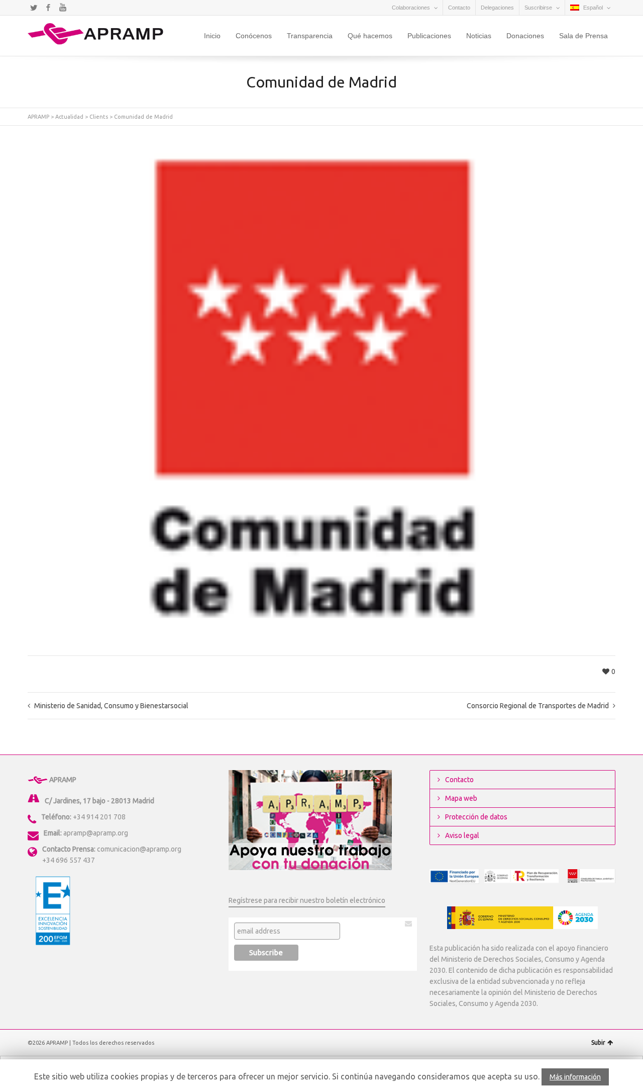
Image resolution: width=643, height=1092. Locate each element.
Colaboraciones (411, 8)
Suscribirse (538, 8)
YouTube (63, 8)
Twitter (34, 8)
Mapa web (461, 798)
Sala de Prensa (583, 36)
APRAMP (38, 117)
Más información (575, 1077)
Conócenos (254, 36)
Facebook (48, 8)
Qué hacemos (370, 36)
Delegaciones (497, 8)
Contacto (459, 8)
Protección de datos (476, 817)
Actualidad (69, 117)
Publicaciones (429, 36)
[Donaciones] (310, 820)
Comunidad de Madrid (143, 117)
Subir (598, 1042)
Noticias (478, 36)
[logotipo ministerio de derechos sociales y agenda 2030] (522, 917)
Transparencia (310, 36)
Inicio (212, 36)
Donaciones (525, 36)
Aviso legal (462, 835)
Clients (98, 117)
